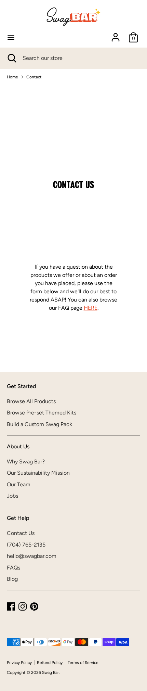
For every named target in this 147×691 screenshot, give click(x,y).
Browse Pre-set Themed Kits (41, 412)
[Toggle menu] (11, 37)
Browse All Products (31, 401)
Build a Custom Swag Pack (39, 424)
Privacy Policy (19, 662)
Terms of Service (83, 662)
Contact (34, 77)
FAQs (13, 567)
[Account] (115, 34)
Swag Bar (50, 672)
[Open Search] (11, 58)
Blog (12, 579)
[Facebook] (11, 606)
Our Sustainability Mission (38, 473)
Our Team (18, 484)
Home (12, 77)
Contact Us (21, 533)
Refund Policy (50, 662)
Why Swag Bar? (26, 461)
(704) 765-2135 (26, 544)
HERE (90, 308)
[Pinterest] (34, 606)
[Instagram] (22, 606)
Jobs (12, 495)
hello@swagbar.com (31, 556)
